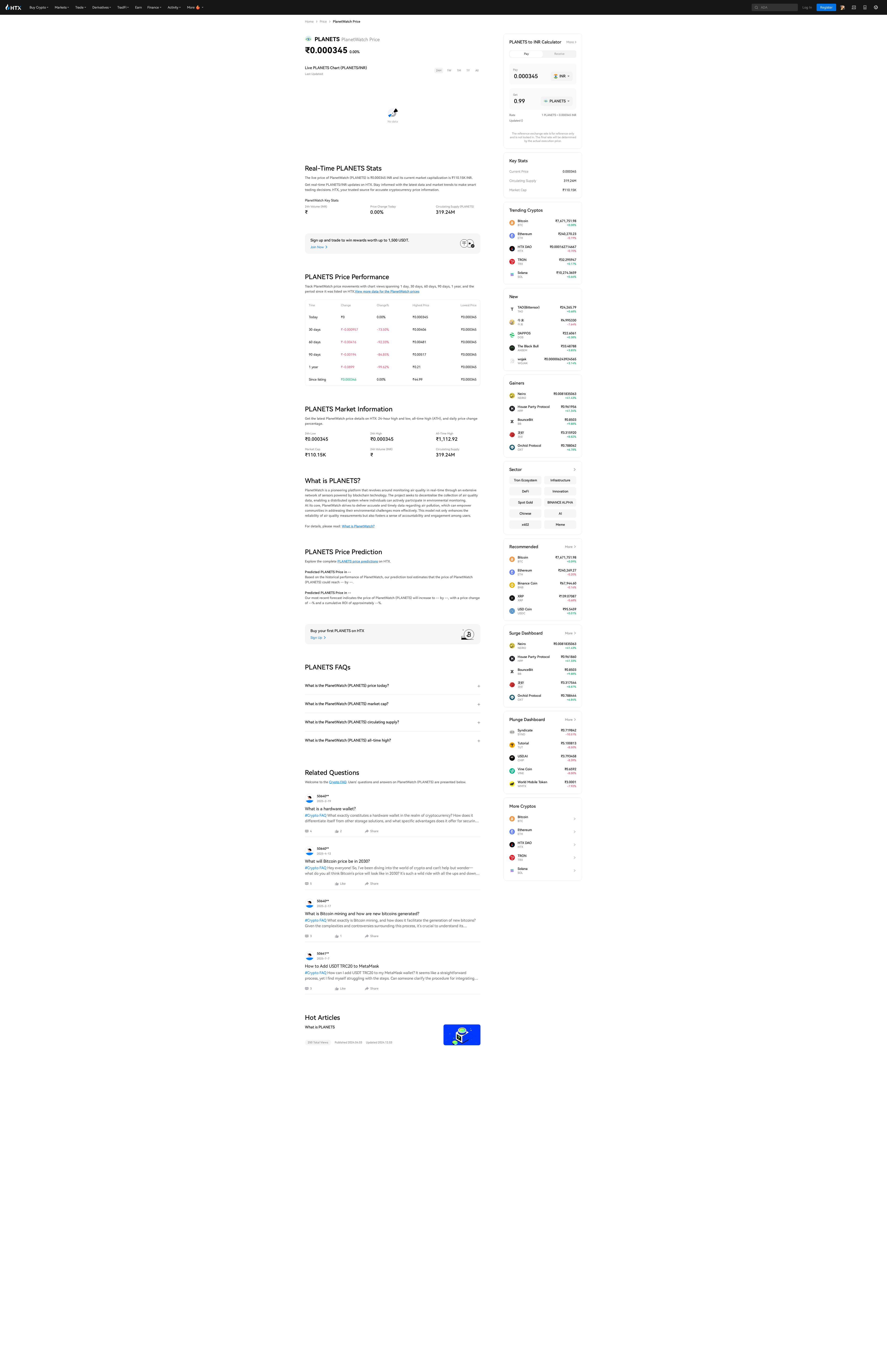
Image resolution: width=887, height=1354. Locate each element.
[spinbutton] (530, 76)
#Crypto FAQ (315, 815)
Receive (559, 53)
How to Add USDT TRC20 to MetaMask (342, 966)
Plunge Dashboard (541, 719)
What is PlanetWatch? (358, 526)
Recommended (541, 546)
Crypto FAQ (337, 782)
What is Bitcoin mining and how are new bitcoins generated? (362, 913)
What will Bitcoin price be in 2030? (337, 861)
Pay (526, 53)
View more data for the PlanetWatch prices (387, 291)
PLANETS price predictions (357, 561)
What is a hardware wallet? (330, 808)
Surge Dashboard (541, 633)
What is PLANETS (320, 1027)
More (570, 42)
